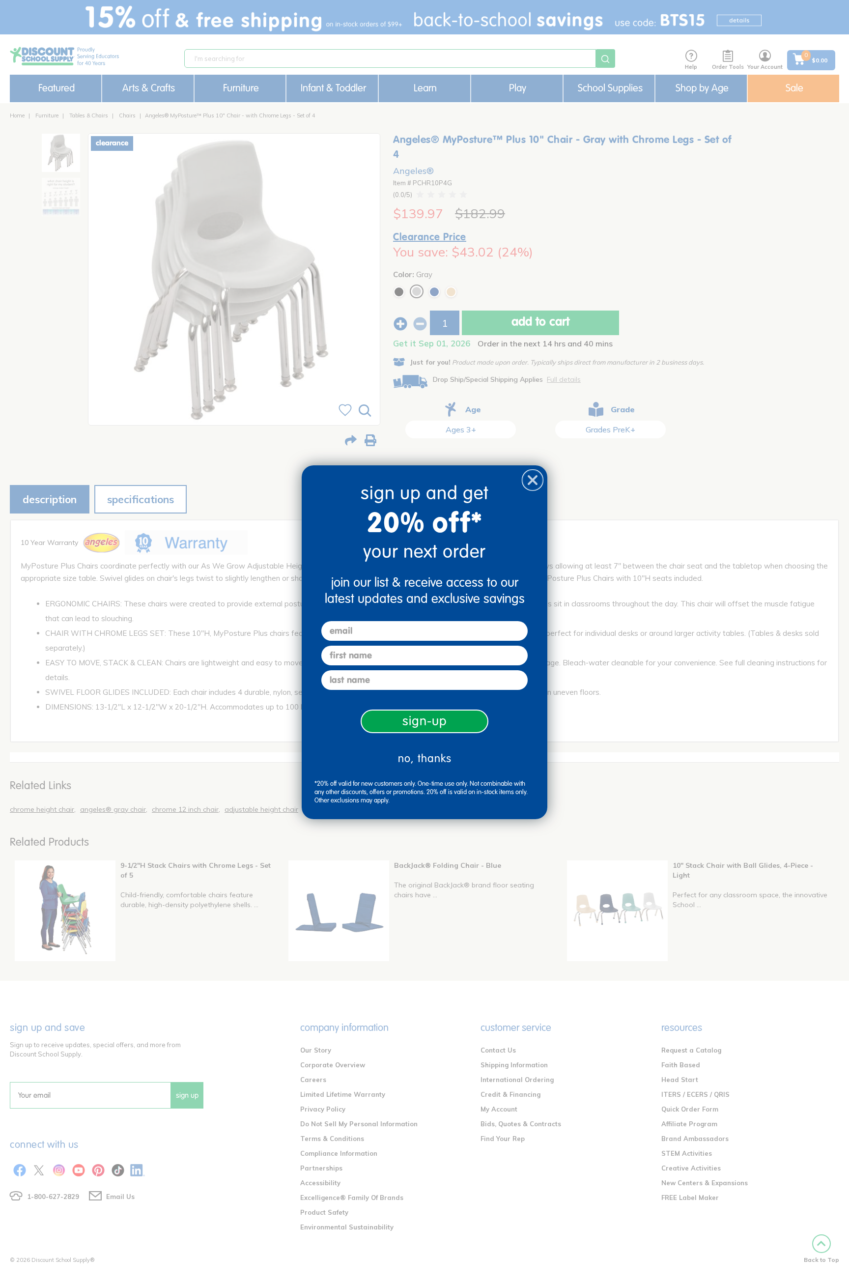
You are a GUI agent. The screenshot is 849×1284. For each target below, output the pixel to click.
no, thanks (425, 758)
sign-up (424, 721)
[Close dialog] (532, 480)
